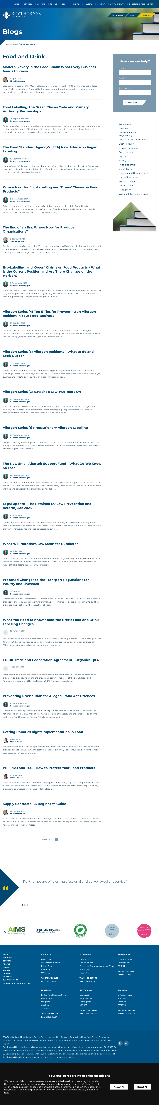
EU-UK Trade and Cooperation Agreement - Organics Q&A (51, 660)
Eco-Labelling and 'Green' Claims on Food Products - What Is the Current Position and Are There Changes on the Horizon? (51, 271)
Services (28, 4)
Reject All (142, 1087)
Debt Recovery (126, 143)
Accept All (119, 1087)
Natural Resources (128, 177)
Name (122, 68)
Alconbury (85, 954)
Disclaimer (17, 1040)
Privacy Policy (40, 1037)
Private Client (126, 185)
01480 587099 (90, 978)
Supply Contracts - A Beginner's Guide (34, 804)
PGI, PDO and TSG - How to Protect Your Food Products (49, 768)
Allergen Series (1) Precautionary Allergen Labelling (45, 428)
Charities (123, 128)
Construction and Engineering (128, 134)
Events (76, 4)
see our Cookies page (21, 1089)
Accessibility (53, 1037)
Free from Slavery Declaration (96, 1037)
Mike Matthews (17, 81)
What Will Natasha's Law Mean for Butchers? (40, 544)
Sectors (41, 4)
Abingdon (46, 954)
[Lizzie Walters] (5, 776)
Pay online (117, 15)
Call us (146, 15)
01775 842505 (128, 1010)
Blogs (65, 4)
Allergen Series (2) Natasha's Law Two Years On (42, 392)
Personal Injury (127, 181)
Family (122, 160)
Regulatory (125, 189)
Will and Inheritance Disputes (134, 194)
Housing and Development (133, 173)
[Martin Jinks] (5, 740)
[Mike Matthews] (5, 80)
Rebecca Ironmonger (20, 121)
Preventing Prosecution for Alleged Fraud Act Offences (49, 696)
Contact (101, 4)
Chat (132, 15)
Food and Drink (28, 44)
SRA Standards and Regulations (17, 1037)
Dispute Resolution (129, 148)
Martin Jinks (16, 742)
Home (16, 4)
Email (122, 78)
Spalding (122, 990)
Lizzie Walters (16, 778)
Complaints (75, 1037)
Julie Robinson (17, 241)
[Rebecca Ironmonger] (5, 120)
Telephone (124, 88)
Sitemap (7, 1040)
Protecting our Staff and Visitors (62, 1040)
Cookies (64, 1037)
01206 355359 (51, 1013)
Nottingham (86, 990)
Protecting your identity (141, 4)
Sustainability (117, 4)
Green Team (125, 169)
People (53, 4)
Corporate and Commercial (133, 139)
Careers (88, 4)
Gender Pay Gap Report (35, 1040)
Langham (46, 990)
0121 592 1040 (128, 971)
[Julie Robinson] (5, 240)
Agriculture (125, 124)
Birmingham (124, 954)
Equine (122, 156)
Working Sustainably (88, 1040)
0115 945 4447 (90, 1010)
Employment (126, 152)
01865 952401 (51, 978)
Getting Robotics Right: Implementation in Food (43, 732)
